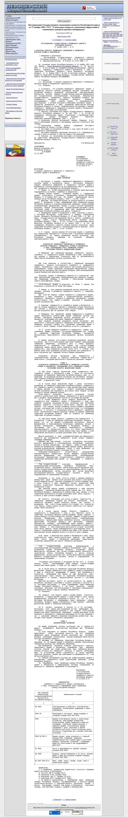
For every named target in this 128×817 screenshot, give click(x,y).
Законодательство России (14, 101)
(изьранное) (106, 25)
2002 (121, 36)
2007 (104, 36)
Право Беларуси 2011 (64, 36)
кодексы (105, 24)
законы (110, 24)
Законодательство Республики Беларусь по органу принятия (15, 85)
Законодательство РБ (13, 18)
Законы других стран (13, 39)
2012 (107, 34)
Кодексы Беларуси (12, 20)
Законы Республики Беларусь (15, 89)
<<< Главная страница (69, 40)
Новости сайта (11, 51)
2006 (107, 36)
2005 (111, 36)
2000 (107, 37)
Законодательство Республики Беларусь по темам (15, 74)
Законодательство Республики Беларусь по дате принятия (15, 79)
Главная (9, 16)
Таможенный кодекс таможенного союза (12, 64)
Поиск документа (12, 53)
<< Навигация (56, 799)
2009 (117, 34)
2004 (114, 36)
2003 (117, 36)
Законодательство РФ (13, 43)
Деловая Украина (11, 104)
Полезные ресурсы (12, 47)
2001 (104, 37)
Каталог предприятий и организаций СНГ (13, 69)
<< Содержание (57, 40)
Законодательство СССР (12, 37)
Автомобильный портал (13, 108)
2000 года (114, 37)
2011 (111, 34)
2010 (114, 34)
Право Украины (11, 45)
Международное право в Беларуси (15, 35)
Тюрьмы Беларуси (12, 97)
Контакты (9, 49)
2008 (121, 34)
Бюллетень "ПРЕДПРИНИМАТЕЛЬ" (110, 45)
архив (104, 27)
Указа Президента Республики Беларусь (63, 66)
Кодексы (9, 41)
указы (114, 24)
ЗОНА (106, 42)
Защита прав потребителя (110, 40)
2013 (104, 34)
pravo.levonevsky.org (82, 807)
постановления (115, 25)
